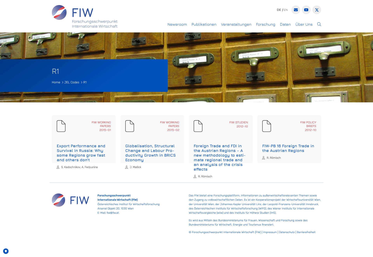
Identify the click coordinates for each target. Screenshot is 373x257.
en (286, 9)
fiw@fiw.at (113, 212)
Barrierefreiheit (306, 232)
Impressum (270, 232)
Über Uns (304, 24)
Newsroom (177, 24)
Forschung (265, 24)
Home (56, 82)
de (279, 9)
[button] (319, 24)
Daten (285, 24)
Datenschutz (287, 232)
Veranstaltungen (236, 24)
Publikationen (204, 24)
